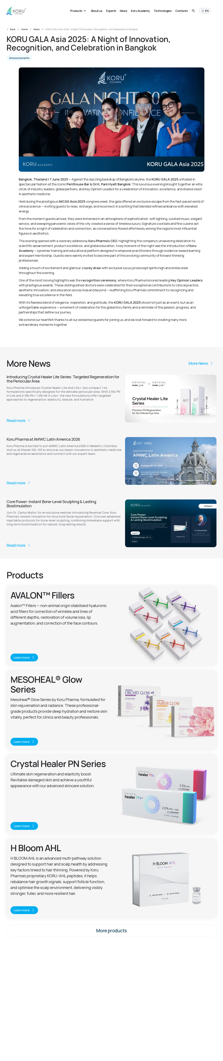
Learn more (22, 657)
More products (111, 930)
